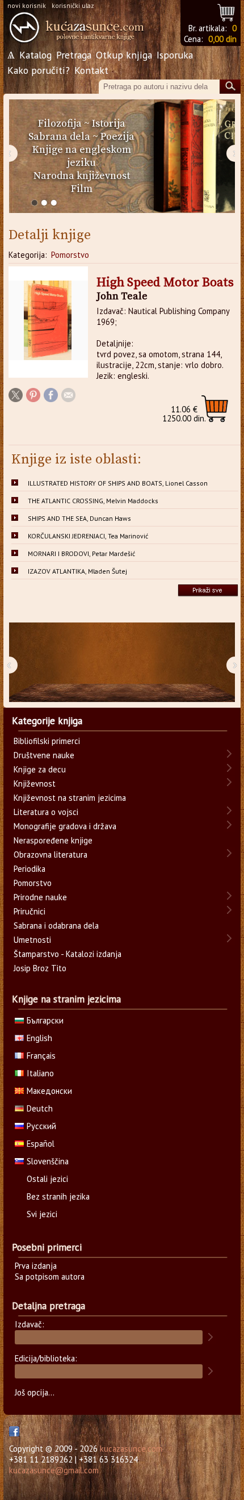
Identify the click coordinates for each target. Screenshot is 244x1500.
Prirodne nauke (40, 897)
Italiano (40, 1073)
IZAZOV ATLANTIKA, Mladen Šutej (77, 571)
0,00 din (222, 39)
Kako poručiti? (38, 70)
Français (41, 1055)
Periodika (29, 868)
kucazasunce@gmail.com (54, 1470)
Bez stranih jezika (58, 1196)
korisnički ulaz (73, 5)
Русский (41, 1126)
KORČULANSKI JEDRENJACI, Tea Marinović (88, 536)
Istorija (108, 123)
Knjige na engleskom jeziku (81, 156)
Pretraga (73, 54)
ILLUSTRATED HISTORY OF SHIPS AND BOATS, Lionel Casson (118, 483)
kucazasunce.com (131, 1448)
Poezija (117, 136)
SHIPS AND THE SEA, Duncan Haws (79, 518)
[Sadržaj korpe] (226, 11)
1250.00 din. (184, 414)
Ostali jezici (47, 1178)
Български (45, 1020)
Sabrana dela (59, 136)
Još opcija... (34, 1392)
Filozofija (60, 123)
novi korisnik (26, 5)
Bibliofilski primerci (47, 741)
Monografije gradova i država (65, 826)
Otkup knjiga (124, 54)
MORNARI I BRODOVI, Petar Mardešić (81, 553)
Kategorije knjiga (47, 721)
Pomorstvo (70, 254)
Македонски (49, 1090)
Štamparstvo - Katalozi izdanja (67, 954)
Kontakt (91, 70)
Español (40, 1143)
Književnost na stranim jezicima (70, 797)
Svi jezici (42, 1214)
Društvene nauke (44, 755)
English (39, 1038)
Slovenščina (48, 1161)
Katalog (35, 54)
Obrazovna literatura (50, 854)
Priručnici (29, 911)
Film (81, 188)
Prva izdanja (36, 1265)
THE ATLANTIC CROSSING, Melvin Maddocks (93, 500)
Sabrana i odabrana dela (56, 925)
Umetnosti (32, 939)
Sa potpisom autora (50, 1276)
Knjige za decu (40, 769)
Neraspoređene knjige (53, 840)
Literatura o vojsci (46, 812)
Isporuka (175, 54)
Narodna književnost (81, 175)
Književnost (35, 783)
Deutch (40, 1108)
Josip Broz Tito (40, 968)
